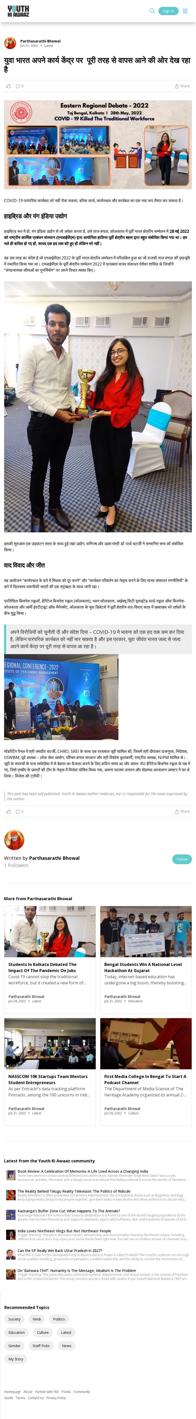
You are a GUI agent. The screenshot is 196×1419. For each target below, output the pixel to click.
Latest (66, 1332)
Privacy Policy (56, 1398)
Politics (59, 1319)
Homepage (12, 1392)
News (66, 1345)
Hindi (37, 1319)
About (28, 1392)
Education (16, 1332)
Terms (21, 1398)
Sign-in (168, 10)
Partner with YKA (47, 1392)
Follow (182, 859)
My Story (15, 1359)
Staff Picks (41, 1345)
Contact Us (36, 1398)
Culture (43, 1332)
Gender (14, 1345)
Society (14, 1319)
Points (66, 1392)
